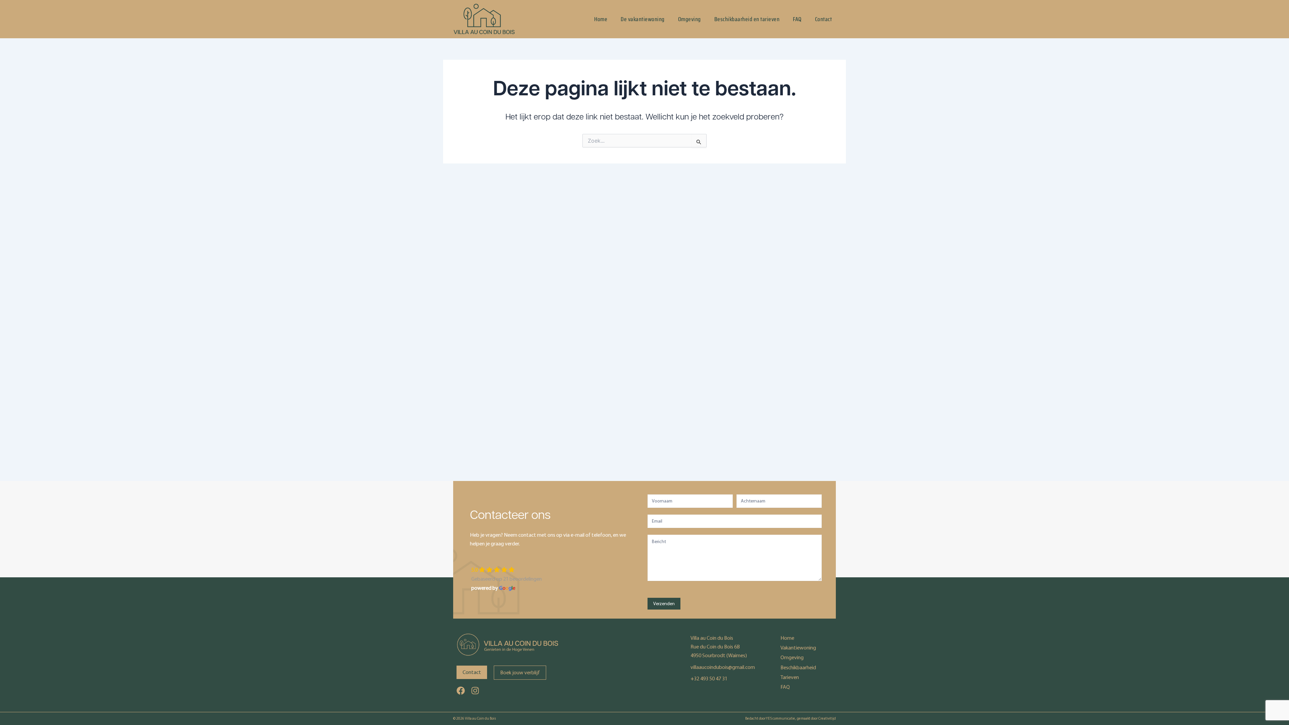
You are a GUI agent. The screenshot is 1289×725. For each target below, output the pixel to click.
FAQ (797, 19)
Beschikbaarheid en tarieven (747, 19)
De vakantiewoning (643, 19)
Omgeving (689, 19)
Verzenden (664, 604)
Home (600, 19)
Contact (823, 19)
